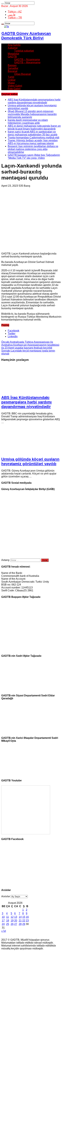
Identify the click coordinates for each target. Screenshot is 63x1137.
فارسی (11, 14)
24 (3, 924)
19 (12, 920)
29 (23, 924)
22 (23, 920)
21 (20, 920)
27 (15, 924)
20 (15, 920)
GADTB (12, 56)
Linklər (12, 80)
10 (3, 917)
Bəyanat (12, 71)
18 (7, 920)
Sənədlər (13, 68)
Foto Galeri (14, 88)
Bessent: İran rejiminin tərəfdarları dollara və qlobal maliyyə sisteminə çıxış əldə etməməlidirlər (33, 149)
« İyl (3, 931)
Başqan (12, 65)
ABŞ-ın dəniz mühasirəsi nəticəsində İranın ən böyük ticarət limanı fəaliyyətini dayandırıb (34, 127)
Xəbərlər (13, 47)
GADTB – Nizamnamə (27, 59)
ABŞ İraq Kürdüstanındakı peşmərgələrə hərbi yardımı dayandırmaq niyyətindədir (34, 101)
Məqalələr (13, 53)
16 (27, 917)
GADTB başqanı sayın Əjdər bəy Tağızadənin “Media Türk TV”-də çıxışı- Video (34, 156)
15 (23, 917)
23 (27, 920)
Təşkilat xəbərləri (24, 50)
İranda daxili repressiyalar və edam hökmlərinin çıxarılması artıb (28, 121)
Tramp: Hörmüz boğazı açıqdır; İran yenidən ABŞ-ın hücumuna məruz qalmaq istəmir (33, 142)
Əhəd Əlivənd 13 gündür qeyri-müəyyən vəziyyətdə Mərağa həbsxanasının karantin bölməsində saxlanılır (32, 114)
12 (12, 917)
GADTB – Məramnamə (27, 62)
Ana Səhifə (14, 45)
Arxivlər (5, 896)
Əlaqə (11, 82)
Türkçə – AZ (15, 11)
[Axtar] (2, 3)
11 (7, 917)
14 (20, 917)
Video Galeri (15, 85)
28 (20, 924)
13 (15, 917)
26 (12, 924)
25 (7, 924)
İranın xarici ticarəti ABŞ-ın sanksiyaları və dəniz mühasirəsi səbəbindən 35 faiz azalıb (32, 133)
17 (3, 920)
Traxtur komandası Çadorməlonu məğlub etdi (33, 137)
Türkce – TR (15, 17)
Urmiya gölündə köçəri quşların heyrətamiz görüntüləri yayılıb (30, 461)
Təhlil (11, 77)
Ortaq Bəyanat (22, 74)
